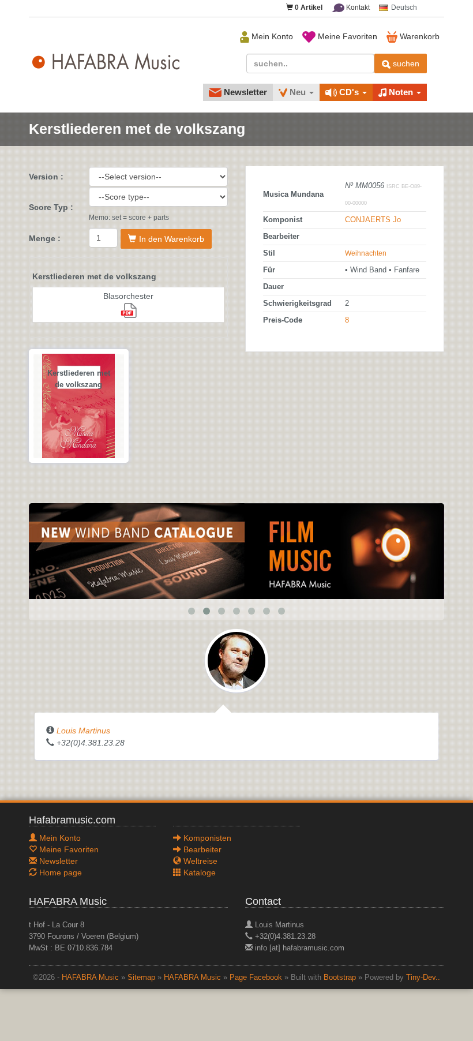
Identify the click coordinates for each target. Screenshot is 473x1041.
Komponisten (206, 837)
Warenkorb (418, 36)
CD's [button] (349, 92)
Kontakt (357, 7)
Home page (59, 872)
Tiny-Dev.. (423, 977)
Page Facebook (256, 977)
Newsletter (244, 92)
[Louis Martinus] (236, 660)
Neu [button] (297, 92)
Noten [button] (400, 92)
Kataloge (198, 872)
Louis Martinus (83, 730)
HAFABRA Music (90, 977)
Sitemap (141, 977)
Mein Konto (271, 36)
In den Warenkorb (171, 239)
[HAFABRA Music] (236, 550)
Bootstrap (340, 977)
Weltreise (199, 861)
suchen (405, 63)
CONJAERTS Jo (373, 220)
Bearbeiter (201, 849)
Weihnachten (365, 253)
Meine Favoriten (346, 36)
